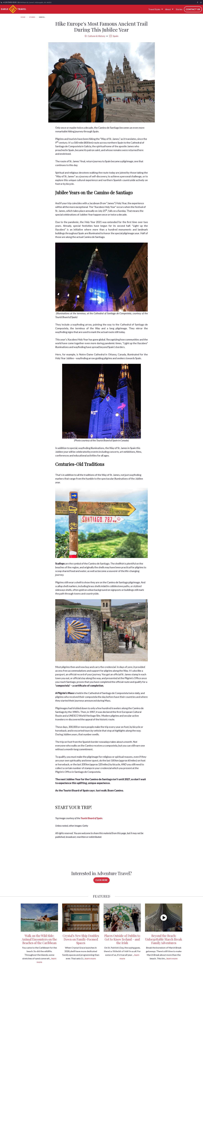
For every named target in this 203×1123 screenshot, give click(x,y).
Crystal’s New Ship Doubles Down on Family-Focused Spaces (81, 939)
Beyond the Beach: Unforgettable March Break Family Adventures (163, 939)
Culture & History (96, 36)
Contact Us (193, 9)
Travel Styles (154, 9)
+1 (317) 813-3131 (10, 2)
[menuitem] (155, 9)
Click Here (101, 880)
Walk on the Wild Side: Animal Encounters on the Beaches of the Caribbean (39, 939)
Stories (179, 9)
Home (23, 17)
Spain (115, 36)
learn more (90, 958)
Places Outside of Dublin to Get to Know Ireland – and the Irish (122, 939)
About (168, 9)
